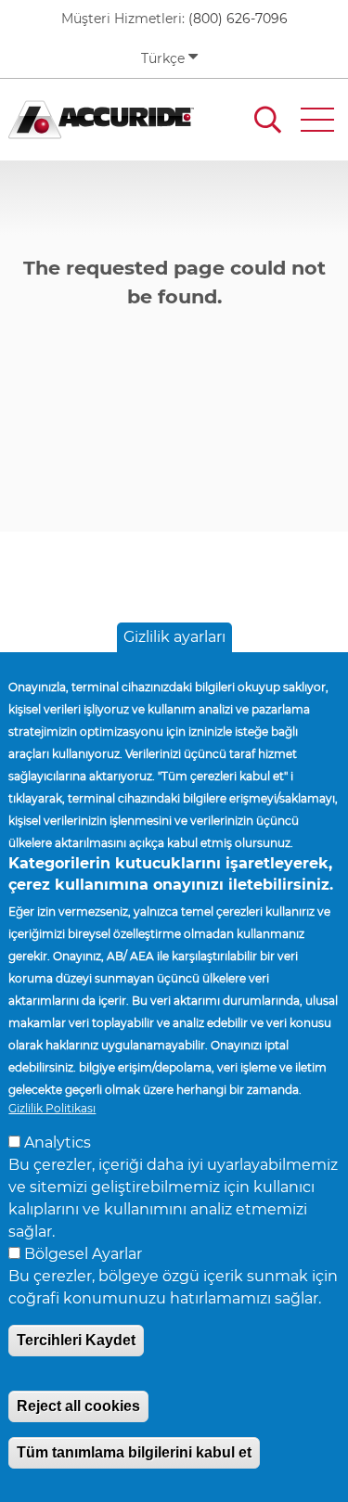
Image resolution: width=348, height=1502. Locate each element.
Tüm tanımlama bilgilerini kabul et (134, 1452)
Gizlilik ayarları (174, 637)
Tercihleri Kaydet (76, 1340)
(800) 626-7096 (238, 18)
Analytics (57, 1142)
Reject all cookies (78, 1406)
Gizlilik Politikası (52, 1108)
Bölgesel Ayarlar (83, 1254)
